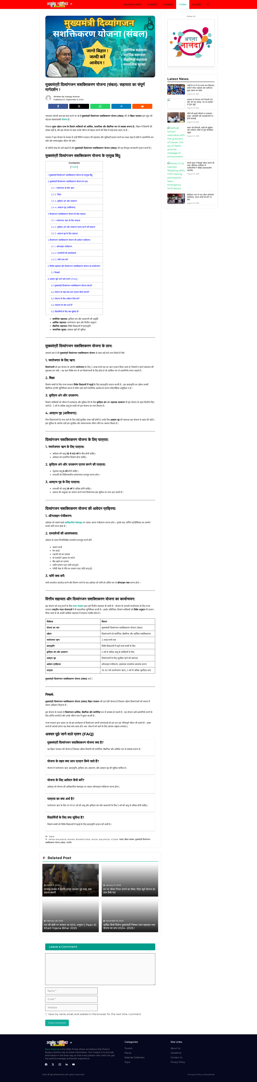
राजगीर (69, 842)
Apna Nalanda (52, 1049)
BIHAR (71, 839)
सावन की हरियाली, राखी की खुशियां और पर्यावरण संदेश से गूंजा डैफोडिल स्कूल (200, 130)
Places (196, 4)
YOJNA (114, 839)
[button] (208, 4)
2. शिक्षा (56, 194)
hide (74, 167)
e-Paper (152, 4)
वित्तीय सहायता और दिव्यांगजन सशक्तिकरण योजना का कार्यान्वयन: (74, 266)
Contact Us (176, 1057)
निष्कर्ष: (55, 272)
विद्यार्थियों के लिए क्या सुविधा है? (65, 311)
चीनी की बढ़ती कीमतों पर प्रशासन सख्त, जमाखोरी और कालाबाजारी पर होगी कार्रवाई (200, 116)
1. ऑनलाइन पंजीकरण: (61, 246)
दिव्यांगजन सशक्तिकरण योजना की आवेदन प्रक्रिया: (69, 239)
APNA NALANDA (57, 839)
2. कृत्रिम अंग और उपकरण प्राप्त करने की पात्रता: (73, 227)
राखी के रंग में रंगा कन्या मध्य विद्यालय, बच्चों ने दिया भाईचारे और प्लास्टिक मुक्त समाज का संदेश (200, 88)
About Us (175, 1048)
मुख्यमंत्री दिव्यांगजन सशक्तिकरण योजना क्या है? (72, 285)
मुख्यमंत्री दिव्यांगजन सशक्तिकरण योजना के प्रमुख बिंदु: (70, 175)
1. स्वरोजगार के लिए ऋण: (63, 188)
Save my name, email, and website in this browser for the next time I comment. (94, 1014)
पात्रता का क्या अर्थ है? (62, 305)
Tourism (168, 4)
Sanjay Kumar (72, 96)
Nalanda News (133, 4)
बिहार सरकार (129, 839)
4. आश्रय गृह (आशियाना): (63, 207)
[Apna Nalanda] (60, 4)
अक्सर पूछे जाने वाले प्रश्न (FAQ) (63, 279)
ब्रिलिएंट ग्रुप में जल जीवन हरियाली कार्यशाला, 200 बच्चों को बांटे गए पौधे (200, 197)
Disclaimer (176, 1053)
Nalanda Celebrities (134, 1057)
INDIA (94, 839)
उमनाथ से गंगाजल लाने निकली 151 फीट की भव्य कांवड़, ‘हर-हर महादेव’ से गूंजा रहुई (200, 102)
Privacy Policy (178, 1062)
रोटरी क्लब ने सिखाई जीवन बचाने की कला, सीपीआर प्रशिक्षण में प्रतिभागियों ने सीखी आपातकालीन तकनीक (200, 167)
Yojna (182, 4)
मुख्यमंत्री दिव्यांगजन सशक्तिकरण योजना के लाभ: (68, 181)
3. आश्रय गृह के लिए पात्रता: (64, 233)
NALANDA (104, 839)
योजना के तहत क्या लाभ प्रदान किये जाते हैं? (70, 292)
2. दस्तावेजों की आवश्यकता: (63, 253)
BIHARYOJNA (83, 839)
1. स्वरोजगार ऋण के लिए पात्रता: (65, 220)
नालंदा (121, 839)
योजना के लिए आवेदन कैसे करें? (65, 298)
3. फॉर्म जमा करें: (59, 259)
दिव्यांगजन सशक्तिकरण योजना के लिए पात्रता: (67, 214)
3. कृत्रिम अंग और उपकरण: (64, 201)
